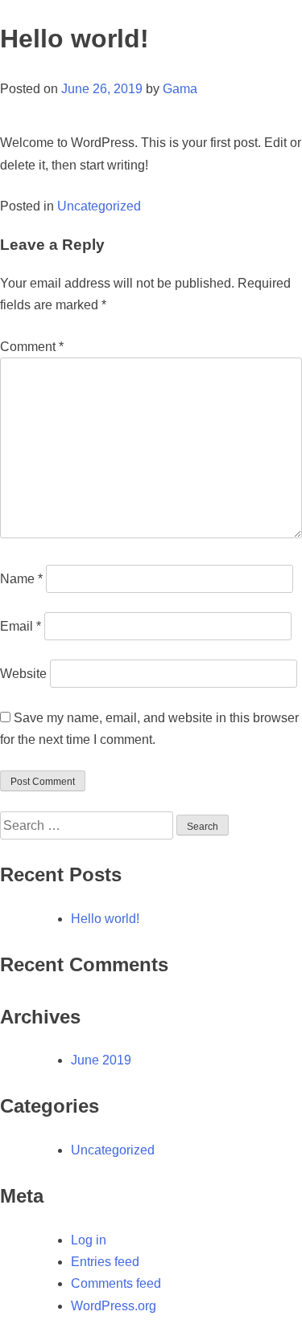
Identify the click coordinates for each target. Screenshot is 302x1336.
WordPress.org (113, 1306)
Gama (180, 89)
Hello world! (105, 918)
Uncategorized (99, 206)
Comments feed (116, 1283)
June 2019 (101, 1060)
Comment (32, 346)
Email (20, 626)
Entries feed (105, 1262)
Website (23, 673)
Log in (88, 1240)
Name (21, 579)
